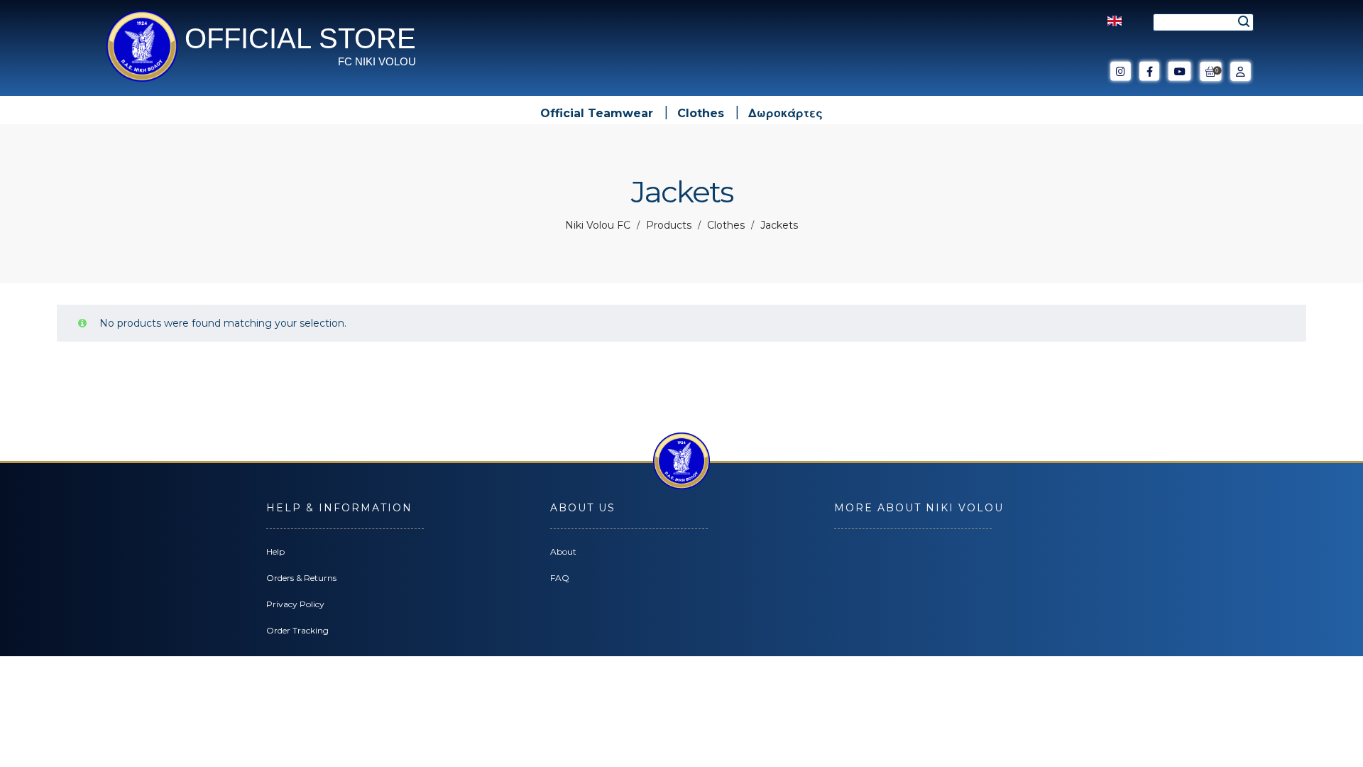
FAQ (559, 577)
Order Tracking (297, 630)
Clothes (726, 225)
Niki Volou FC (597, 225)
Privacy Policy (295, 604)
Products (668, 225)
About (563, 551)
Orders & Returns (301, 577)
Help (275, 551)
